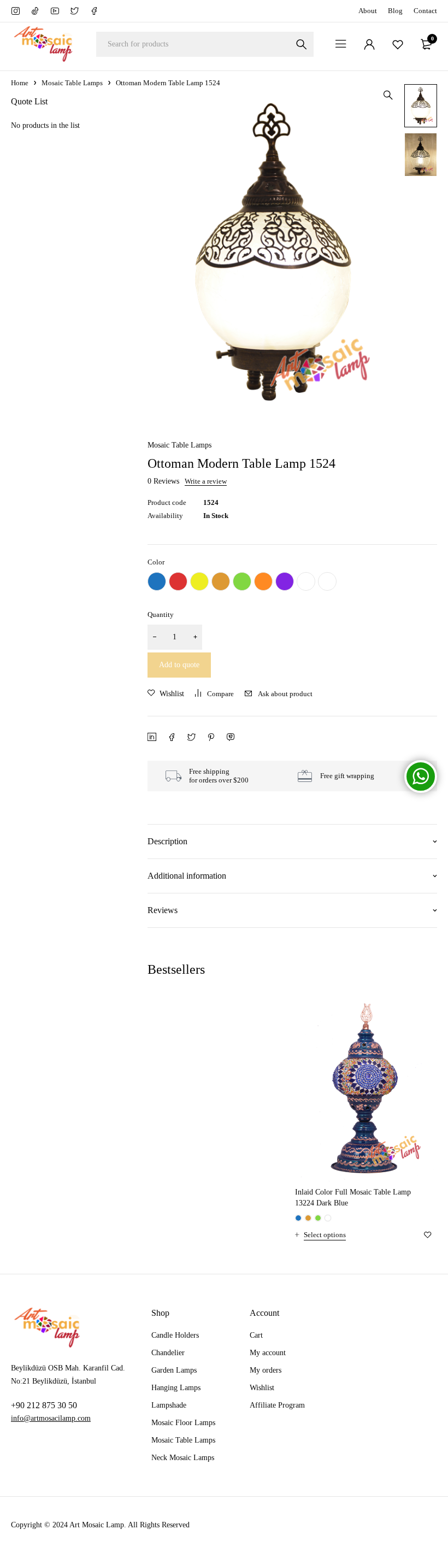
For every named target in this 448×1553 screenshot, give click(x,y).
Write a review (206, 481)
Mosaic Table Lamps (72, 83)
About (367, 11)
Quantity (161, 614)
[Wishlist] (398, 44)
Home (19, 83)
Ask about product (285, 694)
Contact (425, 11)
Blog (395, 11)
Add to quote (179, 665)
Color (156, 562)
